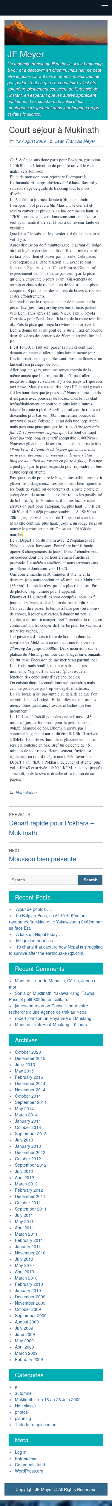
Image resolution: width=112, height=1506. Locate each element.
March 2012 (26, 1184)
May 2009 (24, 1340)
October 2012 (28, 1159)
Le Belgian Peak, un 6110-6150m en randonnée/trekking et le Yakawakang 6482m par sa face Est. (55, 921)
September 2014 (31, 1102)
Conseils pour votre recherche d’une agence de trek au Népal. (49, 1009)
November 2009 (30, 1303)
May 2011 (24, 1221)
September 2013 (31, 1133)
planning (23, 1418)
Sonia (20, 993)
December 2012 (30, 1152)
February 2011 (29, 1240)
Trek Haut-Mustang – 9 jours (60, 1024)
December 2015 (30, 1058)
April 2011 (24, 1228)
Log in (21, 1452)
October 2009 (28, 1309)
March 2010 (26, 1278)
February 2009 (29, 1359)
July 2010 (24, 1259)
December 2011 (30, 1196)
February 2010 (29, 1284)
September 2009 (31, 1315)
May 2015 (24, 1071)
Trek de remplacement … (39, 1424)
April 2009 (24, 1347)
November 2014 (30, 1090)
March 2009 (26, 1353)
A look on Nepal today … (39, 934)
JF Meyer (25, 53)
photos (21, 1412)
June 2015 (25, 1064)
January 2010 (28, 1290)
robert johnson (28, 1018)
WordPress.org (29, 1471)
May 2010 (24, 1265)
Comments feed (30, 1464)
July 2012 (24, 1171)
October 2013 (28, 1127)
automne (23, 1393)
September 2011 (31, 1209)
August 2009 (27, 1322)
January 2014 (28, 1121)
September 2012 (31, 1165)
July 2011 (24, 1215)
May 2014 (24, 1108)
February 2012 (29, 1190)
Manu (20, 980)
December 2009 (30, 1297)
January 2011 (28, 1246)
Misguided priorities (34, 940)
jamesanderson (29, 1006)
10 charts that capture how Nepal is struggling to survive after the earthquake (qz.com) (56, 950)
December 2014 (30, 1083)
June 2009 (25, 1334)
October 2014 (28, 1096)
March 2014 (26, 1115)
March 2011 (26, 1234)
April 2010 (24, 1271)
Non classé (26, 792)
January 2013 (28, 1146)
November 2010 (30, 1253)
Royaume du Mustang (70, 1018)
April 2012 (24, 1177)
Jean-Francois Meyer (75, 141)
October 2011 (28, 1202)
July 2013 (24, 1140)
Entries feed (26, 1458)
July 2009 (24, 1328)
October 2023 (28, 1052)
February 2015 (29, 1077)
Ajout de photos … (33, 909)
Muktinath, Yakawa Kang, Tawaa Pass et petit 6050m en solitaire (51, 996)
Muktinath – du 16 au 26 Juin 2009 (48, 1399)
